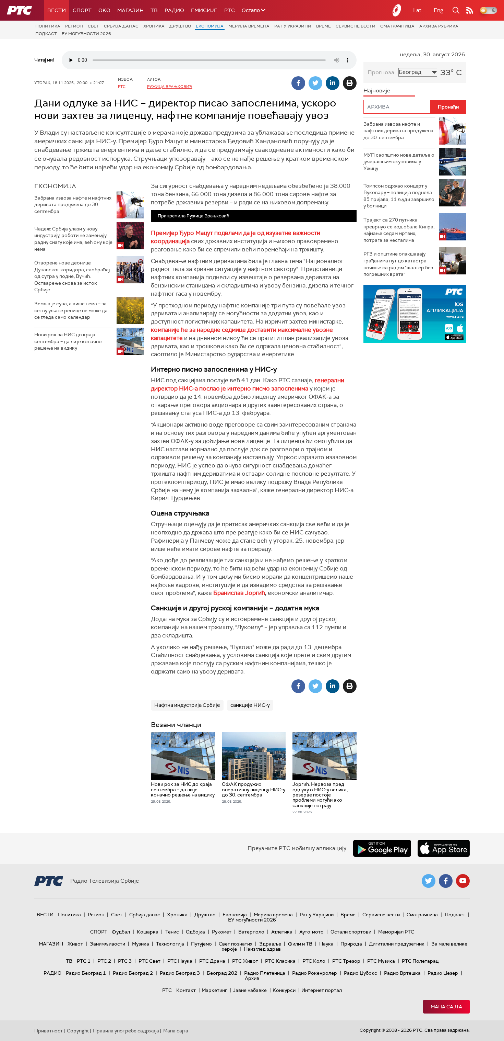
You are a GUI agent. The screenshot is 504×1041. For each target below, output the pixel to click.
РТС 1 (84, 961)
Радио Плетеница (264, 973)
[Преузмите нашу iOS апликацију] (444, 848)
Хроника (154, 26)
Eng (438, 10)
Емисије (204, 10)
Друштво (180, 26)
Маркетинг (214, 990)
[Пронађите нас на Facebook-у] (446, 881)
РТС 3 (125, 961)
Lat (417, 10)
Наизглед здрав (262, 949)
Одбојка (195, 932)
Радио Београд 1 (86, 973)
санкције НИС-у (250, 705)
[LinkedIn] (332, 83)
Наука (326, 944)
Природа (351, 944)
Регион (74, 26)
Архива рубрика (438, 26)
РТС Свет (149, 961)
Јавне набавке (250, 990)
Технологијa (170, 944)
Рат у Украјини (292, 26)
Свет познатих (235, 944)
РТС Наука (179, 961)
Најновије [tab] (376, 90)
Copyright (78, 1031)
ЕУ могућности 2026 (86, 33)
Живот (75, 944)
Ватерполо (251, 932)
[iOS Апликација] (414, 314)
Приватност (48, 1031)
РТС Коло (313, 961)
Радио (174, 10)
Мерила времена (248, 26)
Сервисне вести (355, 26)
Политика (47, 26)
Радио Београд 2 (133, 973)
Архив (252, 978)
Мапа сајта (446, 1007)
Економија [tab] (55, 186)
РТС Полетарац (420, 961)
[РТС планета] (397, 10)
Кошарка (147, 932)
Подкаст (46, 33)
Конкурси (284, 990)
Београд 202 (222, 973)
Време (323, 26)
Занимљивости (107, 944)
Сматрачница (397, 26)
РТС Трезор (346, 961)
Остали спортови (351, 932)
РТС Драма (212, 961)
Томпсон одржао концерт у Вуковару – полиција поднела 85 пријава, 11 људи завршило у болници (398, 196)
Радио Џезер (443, 973)
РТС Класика (280, 961)
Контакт (186, 990)
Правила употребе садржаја (126, 1031)
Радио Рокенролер (314, 973)
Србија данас (121, 26)
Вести (56, 10)
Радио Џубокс (360, 973)
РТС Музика (381, 961)
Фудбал (121, 932)
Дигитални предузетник (396, 944)
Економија (210, 26)
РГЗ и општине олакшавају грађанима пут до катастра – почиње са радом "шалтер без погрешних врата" (398, 264)
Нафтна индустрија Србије (187, 705)
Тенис (172, 932)
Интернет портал (321, 990)
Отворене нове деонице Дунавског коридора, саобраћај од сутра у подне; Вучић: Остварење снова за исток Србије (72, 276)
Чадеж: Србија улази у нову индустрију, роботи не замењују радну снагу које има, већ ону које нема (73, 239)
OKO (104, 10)
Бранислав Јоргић (239, 593)
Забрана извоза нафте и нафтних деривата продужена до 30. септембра (72, 204)
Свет (93, 26)
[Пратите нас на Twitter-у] (428, 881)
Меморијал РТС (396, 932)
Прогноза (381, 72)
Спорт (82, 10)
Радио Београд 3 (180, 973)
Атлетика (281, 932)
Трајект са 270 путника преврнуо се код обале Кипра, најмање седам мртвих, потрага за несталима (398, 230)
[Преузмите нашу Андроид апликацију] (382, 848)
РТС (229, 10)
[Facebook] (298, 83)
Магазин (130, 10)
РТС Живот (245, 961)
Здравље (270, 944)
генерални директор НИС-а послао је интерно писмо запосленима (247, 384)
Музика (140, 944)
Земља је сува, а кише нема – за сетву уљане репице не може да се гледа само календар (71, 310)
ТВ (154, 10)
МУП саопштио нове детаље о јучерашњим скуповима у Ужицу (398, 161)
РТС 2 (104, 961)
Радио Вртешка (402, 973)
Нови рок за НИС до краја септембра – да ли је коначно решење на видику (68, 341)
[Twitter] (315, 83)
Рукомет (221, 932)
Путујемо (201, 944)
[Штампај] (350, 83)
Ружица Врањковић (169, 86)
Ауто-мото (311, 932)
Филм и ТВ (300, 944)
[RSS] (470, 10)
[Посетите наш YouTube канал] (463, 881)
